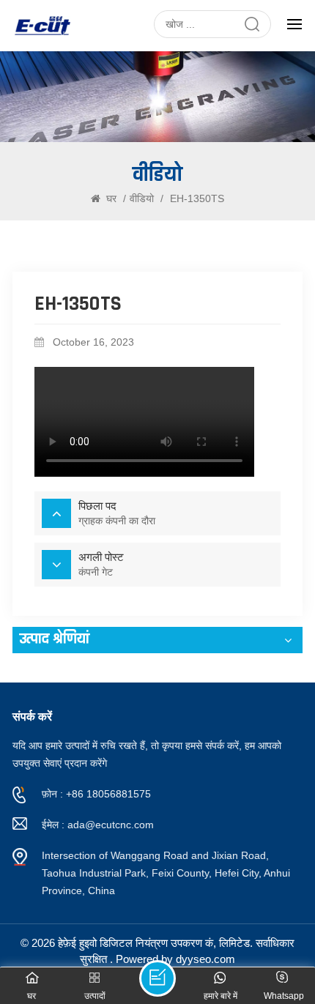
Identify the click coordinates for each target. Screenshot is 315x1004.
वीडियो (142, 198)
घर (111, 198)
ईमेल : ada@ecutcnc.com (98, 824)
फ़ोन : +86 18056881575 (96, 794)
